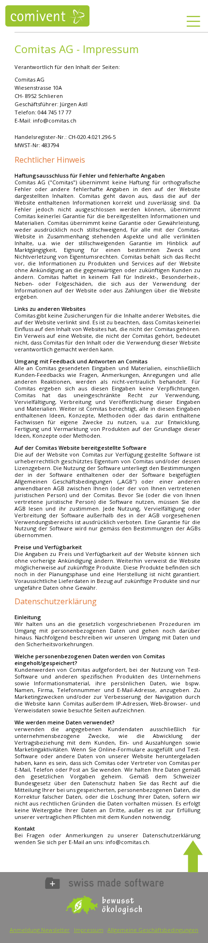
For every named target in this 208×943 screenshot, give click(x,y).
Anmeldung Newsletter (40, 929)
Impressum (89, 929)
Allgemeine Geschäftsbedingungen (152, 929)
